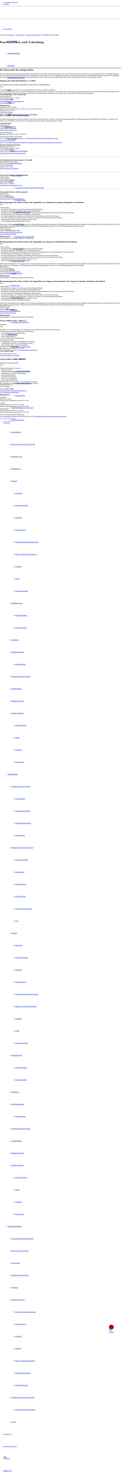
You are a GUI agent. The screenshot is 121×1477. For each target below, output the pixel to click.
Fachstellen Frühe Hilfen (11, 2)
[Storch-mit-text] (14, 15)
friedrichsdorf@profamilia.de (9, 168)
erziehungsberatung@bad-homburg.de (12, 101)
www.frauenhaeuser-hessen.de (27, 350)
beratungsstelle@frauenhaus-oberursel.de (13, 390)
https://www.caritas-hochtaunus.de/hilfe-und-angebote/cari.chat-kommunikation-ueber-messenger (31, 142)
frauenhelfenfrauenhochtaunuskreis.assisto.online (51, 416)
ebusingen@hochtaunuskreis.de (10, 311)
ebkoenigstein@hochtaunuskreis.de (11, 232)
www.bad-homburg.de (7, 103)
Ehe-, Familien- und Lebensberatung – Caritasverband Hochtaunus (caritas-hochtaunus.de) (29, 138)
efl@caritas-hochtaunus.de (8, 130)
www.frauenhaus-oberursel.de (9, 392)
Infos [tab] (1, 87)
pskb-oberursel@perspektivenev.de (11, 185)
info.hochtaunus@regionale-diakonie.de (13, 153)
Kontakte (6, 4)
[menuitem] (62, 2)
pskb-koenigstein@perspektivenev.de (12, 199)
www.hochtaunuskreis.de (8, 234)
